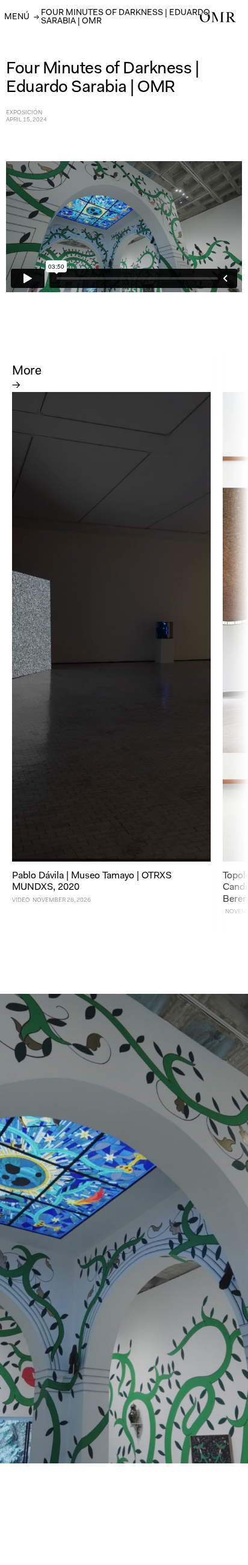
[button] (17, 16)
